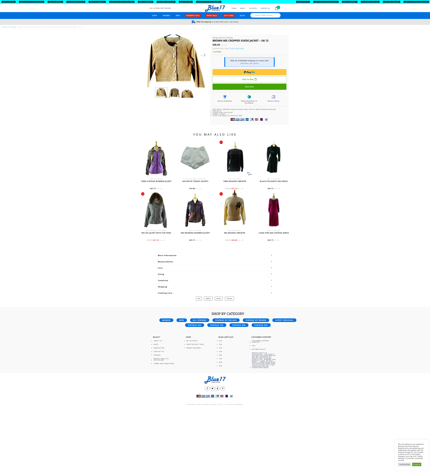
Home (234, 8)
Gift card (228, 15)
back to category (9, 27)
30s (220, 344)
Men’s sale (212, 15)
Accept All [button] (417, 464)
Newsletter (159, 348)
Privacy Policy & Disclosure (161, 359)
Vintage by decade (226, 320)
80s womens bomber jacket (195, 233)
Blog (242, 15)
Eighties (208, 298)
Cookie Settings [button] (404, 464)
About (242, 8)
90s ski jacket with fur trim (156, 233)
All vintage (199, 320)
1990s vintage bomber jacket (156, 181)
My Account (192, 341)
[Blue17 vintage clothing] (215, 8)
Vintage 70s (217, 325)
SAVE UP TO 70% (8, 2)
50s (220, 351)
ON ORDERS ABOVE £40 (76, 2)
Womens (229, 298)
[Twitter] (212, 388)
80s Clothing (47, 27)
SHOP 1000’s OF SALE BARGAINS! (31, 2)
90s (220, 366)
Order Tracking (193, 348)
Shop (154, 15)
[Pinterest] (222, 388)
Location (253, 8)
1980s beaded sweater (234, 181)
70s (220, 359)
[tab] (215, 255)
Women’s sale (193, 15)
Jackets (219, 298)
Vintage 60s (194, 325)
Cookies (157, 355)
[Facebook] (207, 388)
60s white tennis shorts (195, 181)
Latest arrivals (284, 320)
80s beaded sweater (234, 233)
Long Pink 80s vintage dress (274, 233)
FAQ (253, 346)
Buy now (249, 86)
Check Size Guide (237, 48)
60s (220, 355)
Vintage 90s (261, 325)
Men (178, 15)
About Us (158, 341)
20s (220, 341)
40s (220, 348)
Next (205, 57)
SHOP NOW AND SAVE (97, 2)
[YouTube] (217, 388)
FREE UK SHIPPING (55, 2)
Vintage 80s (239, 325)
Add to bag (248, 79)
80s (199, 298)
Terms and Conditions (164, 364)
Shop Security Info (195, 344)
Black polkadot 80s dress (274, 181)
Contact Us (265, 8)
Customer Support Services (260, 341)
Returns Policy (259, 349)
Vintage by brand (256, 320)
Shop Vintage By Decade (32, 27)
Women (166, 15)
